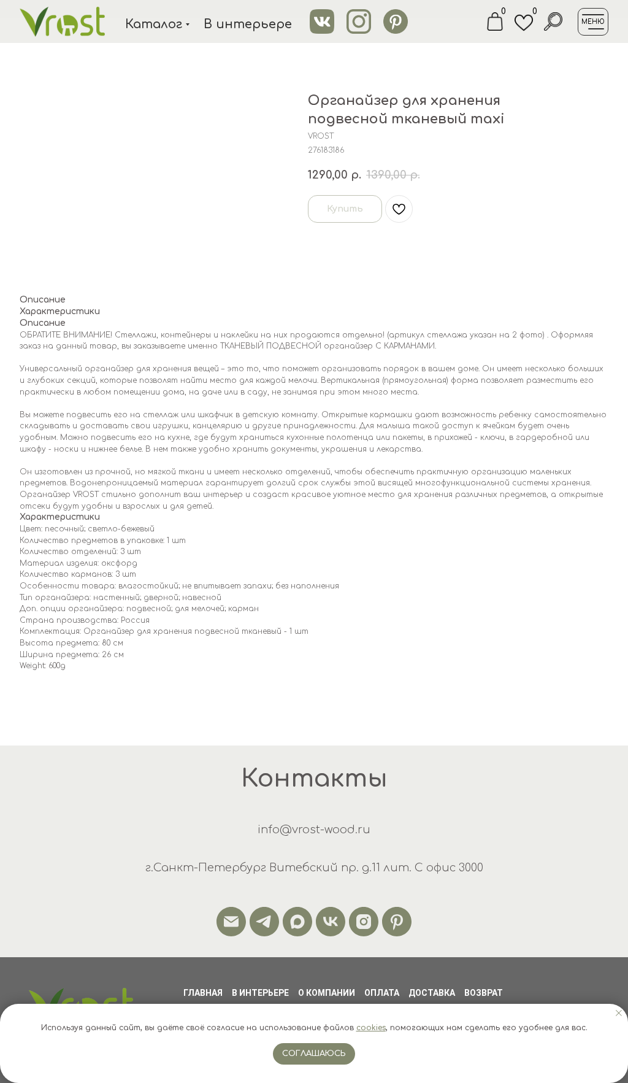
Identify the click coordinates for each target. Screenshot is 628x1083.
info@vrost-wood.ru (314, 829)
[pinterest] (397, 921)
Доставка (431, 993)
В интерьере (260, 993)
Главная (203, 993)
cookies (371, 1027)
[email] (231, 921)
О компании (326, 993)
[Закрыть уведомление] (619, 1013)
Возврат (483, 993)
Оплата (381, 993)
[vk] (330, 921)
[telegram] (264, 921)
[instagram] (363, 921)
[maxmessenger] (297, 921)
